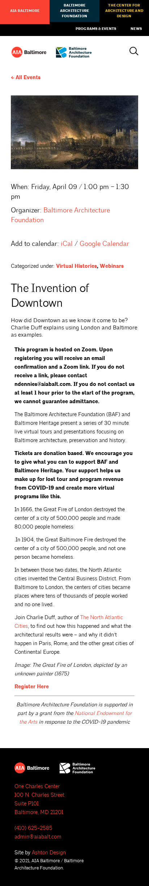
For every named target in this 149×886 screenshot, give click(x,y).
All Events (28, 77)
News (136, 28)
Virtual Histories (76, 266)
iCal (67, 243)
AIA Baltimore (25, 10)
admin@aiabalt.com (37, 836)
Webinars (112, 266)
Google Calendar (104, 243)
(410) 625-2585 (33, 828)
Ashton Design (49, 852)
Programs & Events (96, 28)
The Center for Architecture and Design (124, 11)
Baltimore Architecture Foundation (74, 11)
